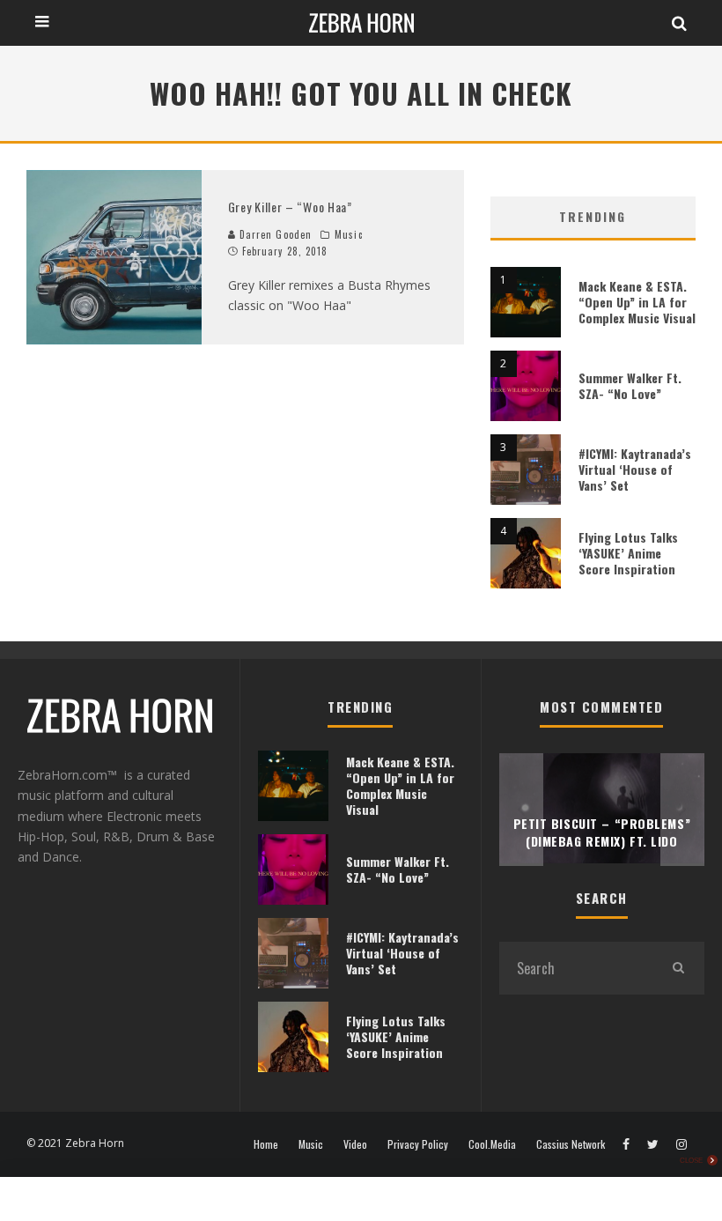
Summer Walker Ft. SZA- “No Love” (629, 385)
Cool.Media (492, 1144)
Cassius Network (570, 1144)
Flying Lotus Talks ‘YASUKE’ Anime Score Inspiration (628, 553)
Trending (592, 216)
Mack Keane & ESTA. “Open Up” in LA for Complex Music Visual (637, 302)
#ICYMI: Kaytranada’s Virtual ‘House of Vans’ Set (634, 469)
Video (355, 1144)
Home (266, 1144)
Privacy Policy (417, 1144)
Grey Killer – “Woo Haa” (290, 206)
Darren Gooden (274, 234)
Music (349, 234)
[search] (678, 968)
